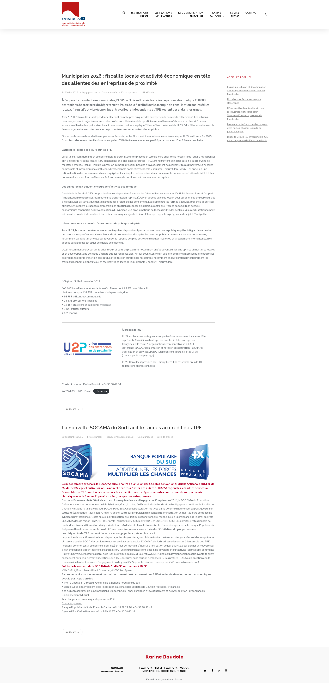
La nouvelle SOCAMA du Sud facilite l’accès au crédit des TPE (132, 427)
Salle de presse (165, 436)
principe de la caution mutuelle (82, 537)
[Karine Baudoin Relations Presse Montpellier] (73, 14)
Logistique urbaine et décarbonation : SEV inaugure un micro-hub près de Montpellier (247, 90)
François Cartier (102, 607)
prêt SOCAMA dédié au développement (165, 553)
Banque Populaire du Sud (120, 436)
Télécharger (101, 391)
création (198, 557)
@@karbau (91, 92)
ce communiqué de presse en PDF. (96, 599)
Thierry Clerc (164, 361)
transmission (69, 562)
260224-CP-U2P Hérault (77, 391)
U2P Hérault (147, 92)
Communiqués (109, 92)
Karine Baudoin (86, 611)
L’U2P (125, 336)
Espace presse (129, 92)
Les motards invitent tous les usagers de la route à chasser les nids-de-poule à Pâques (247, 128)
